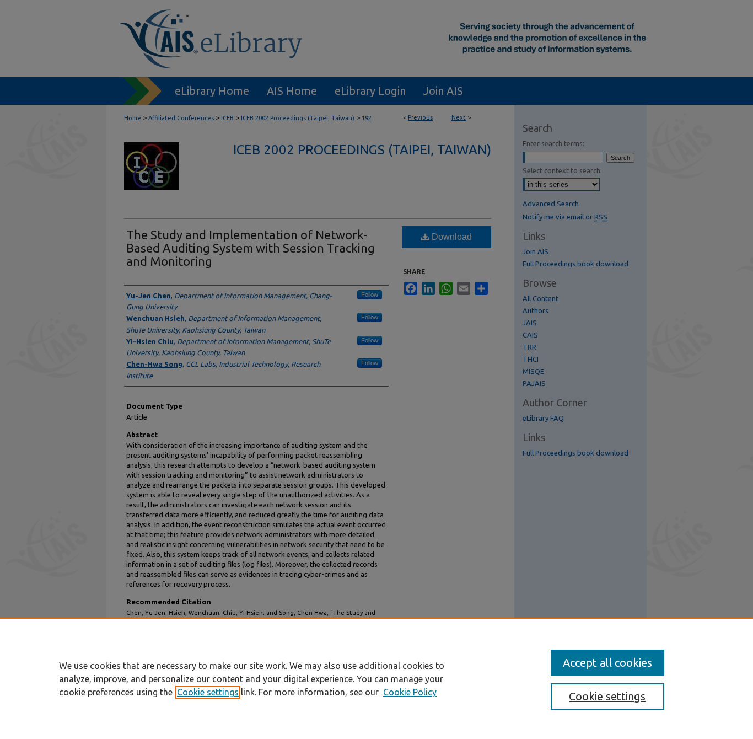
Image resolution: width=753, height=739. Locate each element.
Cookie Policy (410, 692)
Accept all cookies (607, 662)
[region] (376, 678)
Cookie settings (208, 692)
